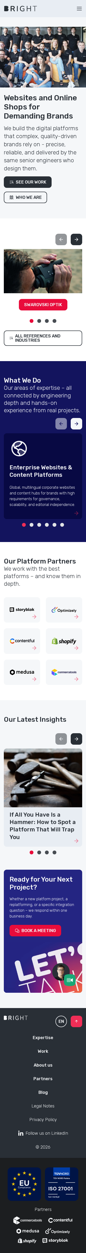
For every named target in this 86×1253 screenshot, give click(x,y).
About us (43, 1065)
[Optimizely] (57, 1231)
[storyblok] (55, 1240)
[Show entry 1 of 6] (24, 525)
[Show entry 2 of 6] (31, 525)
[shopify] (27, 1240)
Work (43, 1051)
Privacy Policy (43, 1119)
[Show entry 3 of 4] (47, 321)
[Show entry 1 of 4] (31, 321)
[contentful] (60, 1220)
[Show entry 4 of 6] (47, 525)
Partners (43, 1078)
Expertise (43, 1037)
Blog (43, 1092)
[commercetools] (27, 1220)
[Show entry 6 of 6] (62, 525)
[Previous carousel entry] (61, 239)
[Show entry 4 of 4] (54, 321)
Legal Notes (43, 1106)
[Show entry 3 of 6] (39, 525)
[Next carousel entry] (76, 239)
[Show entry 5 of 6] (54, 525)
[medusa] (27, 1231)
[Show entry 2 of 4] (39, 321)
